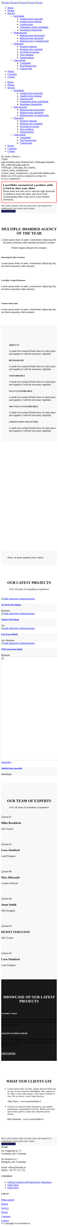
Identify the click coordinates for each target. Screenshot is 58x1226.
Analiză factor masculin (11, 768)
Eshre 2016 (13, 1187)
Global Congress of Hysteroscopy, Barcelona (29, 1182)
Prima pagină (7, 1199)
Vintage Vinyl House (10, 619)
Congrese (6, 1216)
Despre (4, 1204)
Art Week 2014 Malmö (11, 605)
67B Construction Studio (12, 649)
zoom (27, 598)
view (32, 598)
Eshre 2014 (13, 1185)
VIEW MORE (8, 211)
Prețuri (4, 1212)
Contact (5, 1220)
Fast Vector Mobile (9, 634)
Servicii (5, 1208)
